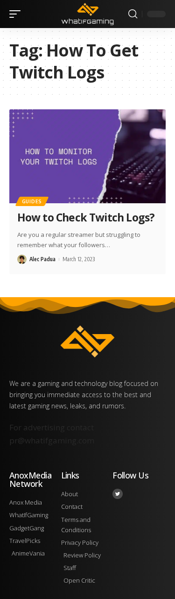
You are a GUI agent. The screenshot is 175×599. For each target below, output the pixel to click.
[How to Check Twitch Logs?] (87, 156)
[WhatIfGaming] (87, 13)
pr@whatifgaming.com (51, 440)
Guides (32, 201)
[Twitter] (117, 494)
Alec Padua (42, 259)
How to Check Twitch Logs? (85, 217)
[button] (17, 14)
